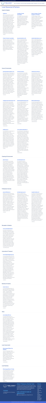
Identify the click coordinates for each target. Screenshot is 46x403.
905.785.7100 (42, 0)
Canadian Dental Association (20, 14)
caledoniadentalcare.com (36, 38)
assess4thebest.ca (6, 192)
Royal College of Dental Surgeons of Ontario (36, 14)
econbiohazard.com (21, 159)
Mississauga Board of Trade (8, 369)
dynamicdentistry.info (21, 38)
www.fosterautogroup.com (8, 254)
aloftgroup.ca (5, 129)
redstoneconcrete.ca (35, 71)
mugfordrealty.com (35, 192)
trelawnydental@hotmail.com (35, 0)
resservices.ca (6, 287)
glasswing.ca (5, 159)
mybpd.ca (5, 13)
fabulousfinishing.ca (35, 100)
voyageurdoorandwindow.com (9, 100)
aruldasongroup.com (21, 192)
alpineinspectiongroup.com (22, 100)
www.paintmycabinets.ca (22, 129)
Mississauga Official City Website (8, 349)
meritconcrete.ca (20, 71)
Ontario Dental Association (8, 38)
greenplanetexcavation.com (8, 71)
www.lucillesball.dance (8, 228)
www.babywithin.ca (7, 315)
